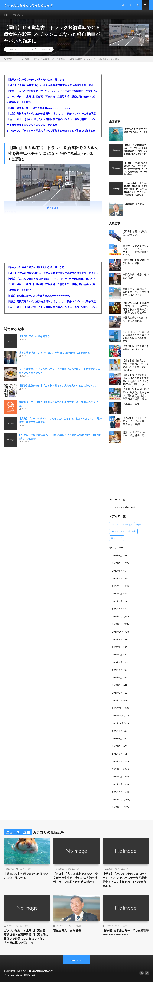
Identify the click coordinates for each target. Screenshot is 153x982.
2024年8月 (117, 647)
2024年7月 (117, 654)
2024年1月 (117, 700)
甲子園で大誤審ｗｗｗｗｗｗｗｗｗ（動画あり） (33, 124)
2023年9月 (117, 731)
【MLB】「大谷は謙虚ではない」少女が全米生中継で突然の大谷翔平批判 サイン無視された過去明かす (53, 85)
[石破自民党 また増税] (116, 209)
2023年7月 (117, 746)
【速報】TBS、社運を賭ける (34, 336)
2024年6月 (117, 662)
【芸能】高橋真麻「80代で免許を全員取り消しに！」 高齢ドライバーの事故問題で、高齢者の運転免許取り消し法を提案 (53, 113)
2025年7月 (117, 563)
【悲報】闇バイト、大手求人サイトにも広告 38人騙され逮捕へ (136, 421)
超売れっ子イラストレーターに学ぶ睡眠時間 (136, 434)
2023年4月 (117, 769)
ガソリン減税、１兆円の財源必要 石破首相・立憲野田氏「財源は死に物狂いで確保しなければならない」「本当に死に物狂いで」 (53, 96)
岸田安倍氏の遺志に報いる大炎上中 (136, 276)
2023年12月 (118, 708)
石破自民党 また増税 (19, 102)
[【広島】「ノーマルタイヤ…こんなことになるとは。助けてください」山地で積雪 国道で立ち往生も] (10, 423)
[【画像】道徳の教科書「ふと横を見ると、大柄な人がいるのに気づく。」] (10, 390)
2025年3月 (117, 593)
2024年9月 (117, 639)
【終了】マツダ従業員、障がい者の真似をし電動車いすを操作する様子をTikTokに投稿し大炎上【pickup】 (136, 380)
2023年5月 (117, 761)
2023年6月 (117, 753)
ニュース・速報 (27, 49)
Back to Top (76, 960)
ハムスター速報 (44, 49)
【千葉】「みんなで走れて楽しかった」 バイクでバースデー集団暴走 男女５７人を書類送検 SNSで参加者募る (53, 90)
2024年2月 (117, 692)
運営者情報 (30, 975)
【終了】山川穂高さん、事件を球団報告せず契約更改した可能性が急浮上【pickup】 (136, 365)
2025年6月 (117, 570)
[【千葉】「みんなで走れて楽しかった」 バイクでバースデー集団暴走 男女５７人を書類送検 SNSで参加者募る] (116, 168)
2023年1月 (117, 792)
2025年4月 (117, 586)
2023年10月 (118, 723)
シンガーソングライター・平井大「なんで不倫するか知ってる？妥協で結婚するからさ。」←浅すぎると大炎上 (53, 130)
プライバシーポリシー (14, 975)
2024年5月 (117, 670)
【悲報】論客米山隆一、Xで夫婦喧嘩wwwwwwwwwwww (38, 107)
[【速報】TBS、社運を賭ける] (10, 341)
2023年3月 (117, 776)
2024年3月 (117, 685)
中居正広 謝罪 (131, 403)
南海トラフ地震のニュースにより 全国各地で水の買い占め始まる (136, 291)
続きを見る (53, 207)
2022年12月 (118, 799)
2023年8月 (117, 738)
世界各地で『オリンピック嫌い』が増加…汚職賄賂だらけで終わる (54, 352)
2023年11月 (118, 715)
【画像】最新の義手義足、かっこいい (135, 233)
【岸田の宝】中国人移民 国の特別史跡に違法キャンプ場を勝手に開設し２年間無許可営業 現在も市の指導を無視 (136, 394)
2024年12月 (118, 616)
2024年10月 (118, 631)
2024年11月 (118, 624)
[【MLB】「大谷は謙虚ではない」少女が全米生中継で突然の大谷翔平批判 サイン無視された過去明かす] (116, 150)
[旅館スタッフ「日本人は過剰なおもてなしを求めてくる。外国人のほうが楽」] (10, 407)
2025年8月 (117, 555)
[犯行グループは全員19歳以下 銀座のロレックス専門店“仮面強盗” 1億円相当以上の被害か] (10, 440)
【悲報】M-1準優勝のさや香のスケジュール (136, 348)
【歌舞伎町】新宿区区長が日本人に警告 (136, 262)
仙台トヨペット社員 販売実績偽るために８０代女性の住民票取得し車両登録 (136, 336)
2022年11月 (118, 807)
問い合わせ (18, 15)
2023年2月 (117, 784)
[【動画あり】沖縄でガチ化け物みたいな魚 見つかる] (116, 134)
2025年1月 (117, 609)
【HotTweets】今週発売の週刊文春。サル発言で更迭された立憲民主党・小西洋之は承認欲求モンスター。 (136, 308)
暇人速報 (132, 531)
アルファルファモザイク (121, 524)
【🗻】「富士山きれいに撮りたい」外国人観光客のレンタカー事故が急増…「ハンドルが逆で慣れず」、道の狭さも (53, 119)
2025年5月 (117, 578)
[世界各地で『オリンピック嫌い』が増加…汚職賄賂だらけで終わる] (10, 357)
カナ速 (139, 524)
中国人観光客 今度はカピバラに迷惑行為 (135, 319)
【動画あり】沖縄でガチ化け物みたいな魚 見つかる (35, 79)
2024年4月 (117, 677)
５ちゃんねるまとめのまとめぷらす (37, 971)
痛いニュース (117, 538)
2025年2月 (117, 601)
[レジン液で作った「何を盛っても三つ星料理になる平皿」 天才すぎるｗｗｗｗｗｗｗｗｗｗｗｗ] (10, 374)
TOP (6, 15)
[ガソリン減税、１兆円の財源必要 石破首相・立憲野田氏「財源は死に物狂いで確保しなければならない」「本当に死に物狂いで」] (116, 188)
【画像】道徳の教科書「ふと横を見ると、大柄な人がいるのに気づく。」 (58, 385)
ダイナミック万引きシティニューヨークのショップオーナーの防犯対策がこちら (136, 250)
